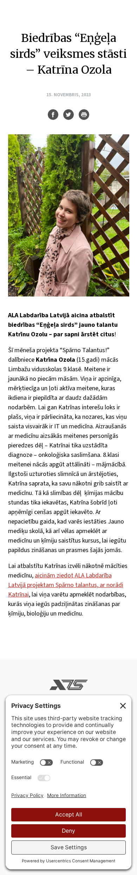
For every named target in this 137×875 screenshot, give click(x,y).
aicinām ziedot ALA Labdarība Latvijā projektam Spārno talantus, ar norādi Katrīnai (65, 585)
